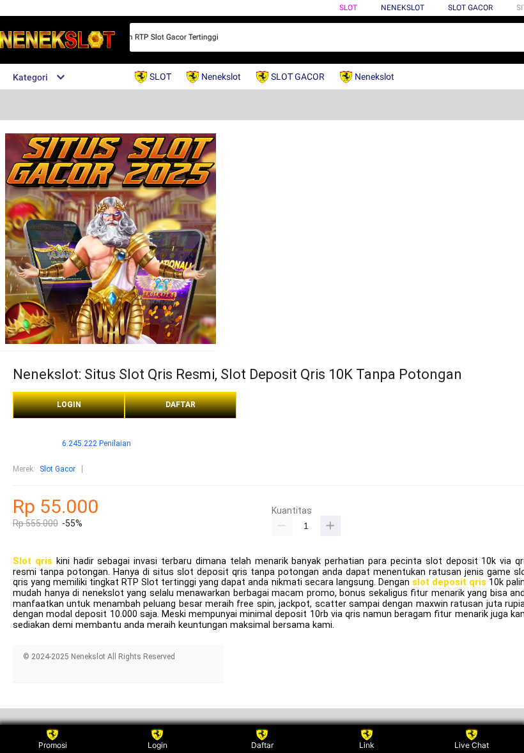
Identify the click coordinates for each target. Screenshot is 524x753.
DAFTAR (181, 404)
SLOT (348, 7)
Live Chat (471, 745)
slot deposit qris (449, 582)
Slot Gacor (470, 7)
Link (366, 745)
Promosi (52, 745)
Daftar (262, 745)
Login (157, 745)
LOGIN (69, 404)
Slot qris (32, 561)
